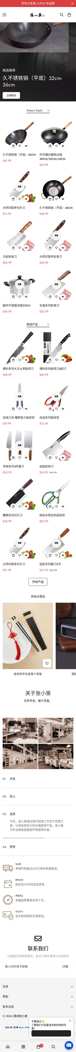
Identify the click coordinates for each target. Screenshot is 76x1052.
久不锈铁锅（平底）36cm (55, 208)
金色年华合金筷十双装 (28, 674)
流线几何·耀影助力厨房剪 (19, 418)
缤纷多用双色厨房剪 (52, 515)
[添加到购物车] (13, 146)
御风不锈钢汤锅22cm (16, 305)
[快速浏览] (26, 146)
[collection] (23, 1046)
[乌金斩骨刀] (20, 236)
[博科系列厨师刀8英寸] (56, 348)
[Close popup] (70, 1021)
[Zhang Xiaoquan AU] (38, 14)
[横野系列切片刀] (20, 494)
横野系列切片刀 (12, 515)
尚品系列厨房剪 (49, 418)
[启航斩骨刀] (56, 445)
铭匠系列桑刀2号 (50, 564)
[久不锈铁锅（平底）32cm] (20, 134)
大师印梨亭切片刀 (14, 208)
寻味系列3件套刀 (13, 466)
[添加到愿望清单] (20, 146)
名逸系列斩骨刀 (49, 305)
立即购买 (11, 95)
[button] (69, 15)
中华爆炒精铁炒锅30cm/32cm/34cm (52, 157)
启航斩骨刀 (46, 466)
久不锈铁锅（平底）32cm (19, 155)
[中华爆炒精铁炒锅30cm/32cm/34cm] (56, 134)
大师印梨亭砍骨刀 (50, 257)
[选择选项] (50, 146)
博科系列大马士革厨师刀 (18, 369)
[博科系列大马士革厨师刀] (20, 348)
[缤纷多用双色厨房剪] (56, 494)
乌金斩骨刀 (10, 257)
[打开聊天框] (69, 1045)
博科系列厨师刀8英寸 (52, 369)
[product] (8, 1047)
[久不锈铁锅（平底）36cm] (56, 187)
